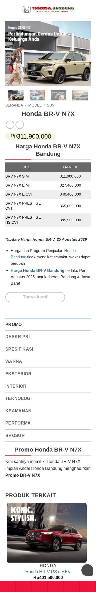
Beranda (14, 105)
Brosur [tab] (15, 435)
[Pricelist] (40, 586)
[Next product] (10, 125)
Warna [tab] (13, 361)
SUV (50, 105)
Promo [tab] (13, 324)
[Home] (8, 586)
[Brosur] (72, 586)
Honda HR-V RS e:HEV (48, 571)
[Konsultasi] (88, 586)
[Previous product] (19, 125)
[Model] (24, 586)
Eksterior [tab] (18, 374)
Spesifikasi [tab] (19, 349)
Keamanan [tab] (18, 411)
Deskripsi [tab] (17, 336)
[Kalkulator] (56, 586)
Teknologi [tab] (18, 398)
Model (35, 105)
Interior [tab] (16, 386)
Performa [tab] (18, 423)
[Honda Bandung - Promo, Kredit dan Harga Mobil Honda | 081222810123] (48, 9)
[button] (89, 9)
